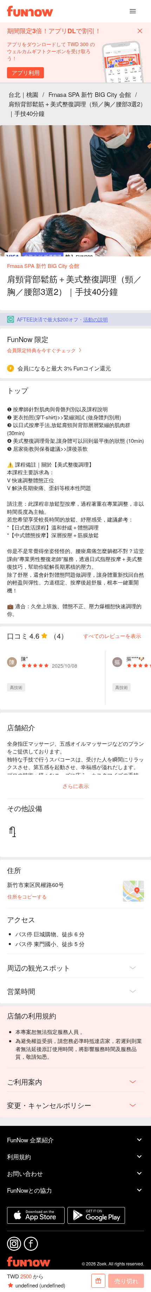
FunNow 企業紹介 (30, 1139)
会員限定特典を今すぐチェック (41, 350)
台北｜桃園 (23, 94)
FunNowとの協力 (29, 1190)
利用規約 (19, 1156)
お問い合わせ (25, 1173)
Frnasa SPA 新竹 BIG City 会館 (89, 94)
